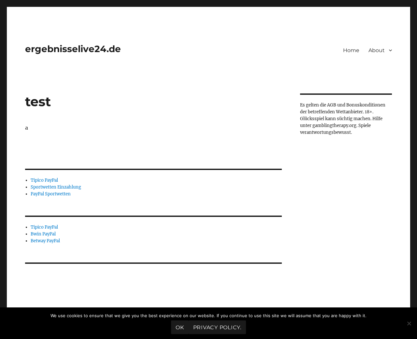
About (376, 50)
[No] (409, 323)
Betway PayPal (45, 241)
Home (351, 50)
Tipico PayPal (44, 180)
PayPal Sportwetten (51, 194)
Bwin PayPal (43, 234)
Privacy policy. (217, 327)
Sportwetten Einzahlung (56, 187)
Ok (180, 327)
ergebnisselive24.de (73, 48)
